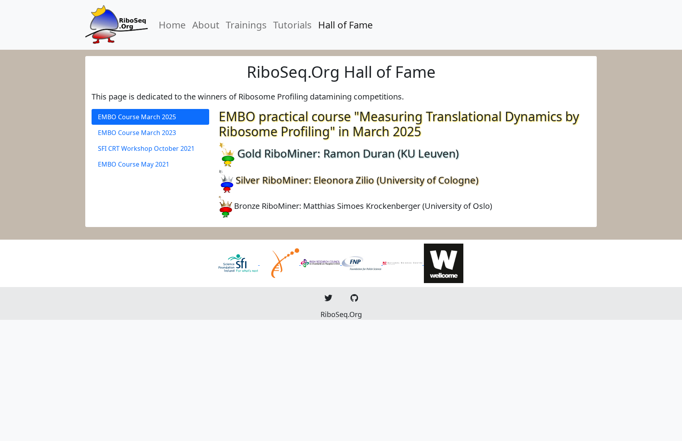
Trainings (246, 24)
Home (172, 24)
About (205, 24)
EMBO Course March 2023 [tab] (137, 132)
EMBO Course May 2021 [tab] (133, 164)
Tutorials (292, 24)
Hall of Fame (345, 24)
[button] (328, 298)
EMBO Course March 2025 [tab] (137, 117)
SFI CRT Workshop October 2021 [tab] (146, 148)
